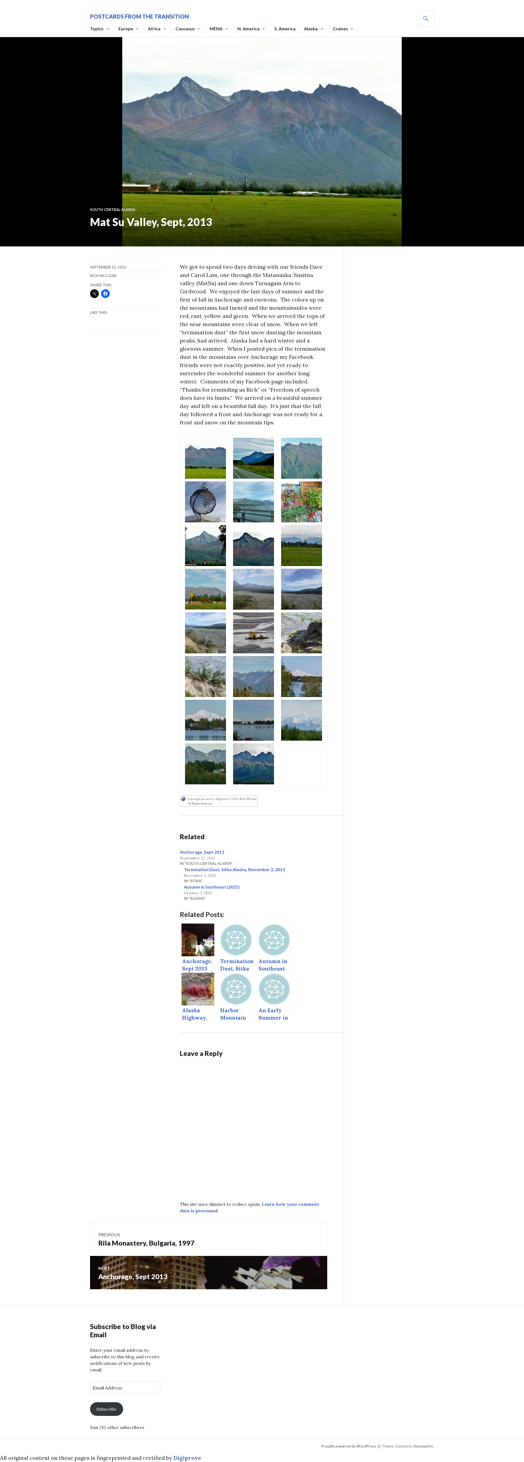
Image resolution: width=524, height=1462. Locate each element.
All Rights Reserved (199, 803)
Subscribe (106, 1409)
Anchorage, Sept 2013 (202, 851)
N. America (248, 28)
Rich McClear (103, 275)
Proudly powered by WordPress (348, 1446)
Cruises (340, 28)
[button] (205, 458)
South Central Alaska (112, 209)
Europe (125, 28)
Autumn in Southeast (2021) (212, 886)
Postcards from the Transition (139, 16)
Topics (96, 28)
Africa (154, 28)
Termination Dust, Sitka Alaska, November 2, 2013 (234, 869)
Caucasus (185, 28)
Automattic (423, 1446)
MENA (216, 28)
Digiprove (187, 1457)
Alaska (311, 28)
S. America (285, 28)
